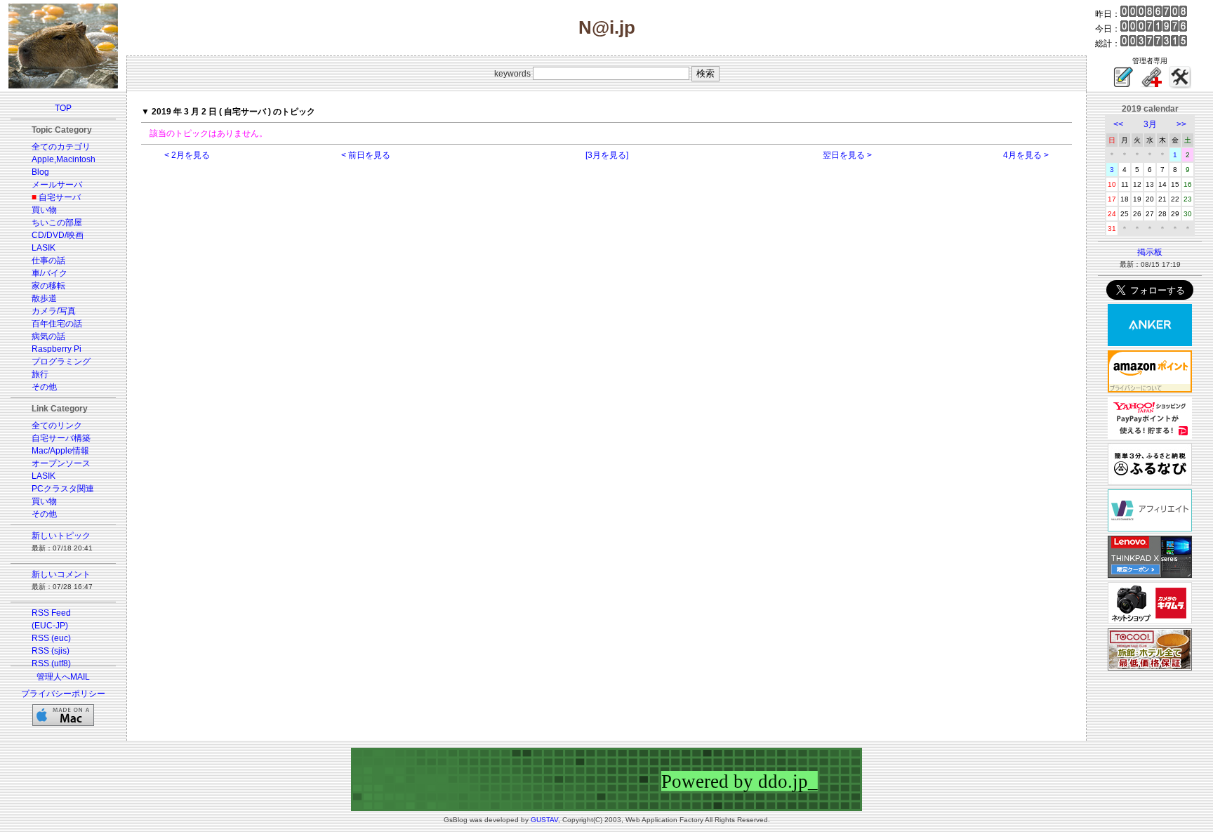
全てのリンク (57, 425)
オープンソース (61, 463)
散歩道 (44, 298)
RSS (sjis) (50, 651)
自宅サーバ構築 (61, 438)
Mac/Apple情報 (60, 451)
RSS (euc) (51, 638)
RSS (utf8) (51, 663)
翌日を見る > (847, 155)
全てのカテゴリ (61, 147)
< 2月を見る (187, 155)
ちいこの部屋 (57, 222)
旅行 (40, 374)
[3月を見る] (606, 155)
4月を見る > (1026, 155)
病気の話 (48, 336)
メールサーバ (57, 185)
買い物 (44, 210)
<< (1118, 124)
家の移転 (48, 286)
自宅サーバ (60, 197)
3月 (1150, 124)
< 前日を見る (365, 155)
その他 (44, 387)
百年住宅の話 (57, 324)
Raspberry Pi (56, 349)
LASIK (43, 248)
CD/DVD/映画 (58, 235)
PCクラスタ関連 (63, 489)
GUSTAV (544, 820)
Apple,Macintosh (63, 159)
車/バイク (49, 273)
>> (1181, 124)
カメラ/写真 (54, 311)
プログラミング (61, 362)
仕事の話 (48, 260)
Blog (40, 172)
